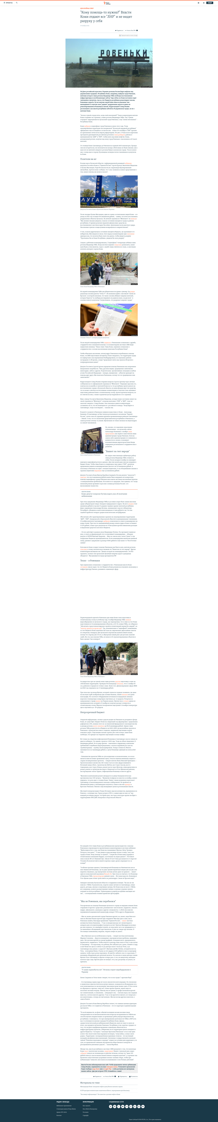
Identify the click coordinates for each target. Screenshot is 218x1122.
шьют (86, 1051)
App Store (96, 1069)
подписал (107, 343)
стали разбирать (119, 135)
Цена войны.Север (87, 8)
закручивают (108, 1051)
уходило (131, 504)
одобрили (106, 521)
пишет (124, 921)
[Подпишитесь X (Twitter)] (118, 1106)
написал (133, 219)
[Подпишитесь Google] (110, 1106)
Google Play (107, 1069)
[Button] (119, 30)
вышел (98, 701)
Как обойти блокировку (90, 1109)
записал (128, 620)
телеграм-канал (111, 1067)
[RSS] (134, 1106)
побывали (128, 163)
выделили (97, 471)
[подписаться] (143, 1106)
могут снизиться (98, 726)
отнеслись (83, 549)
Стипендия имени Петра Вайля (66, 1109)
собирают (83, 1053)
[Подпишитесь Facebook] (114, 1106)
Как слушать (86, 1106)
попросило (118, 245)
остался (126, 701)
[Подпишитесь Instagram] (130, 1106)
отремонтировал (98, 876)
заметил (83, 477)
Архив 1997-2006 (62, 1112)
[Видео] (198, 3)
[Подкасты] (139, 1106)
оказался (125, 694)
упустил (117, 681)
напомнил (130, 234)
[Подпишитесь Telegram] (126, 1106)
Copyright (85, 1115)
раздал (132, 291)
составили (83, 567)
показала (120, 684)
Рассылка (85, 1112)
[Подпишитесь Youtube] (122, 1106)
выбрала (87, 126)
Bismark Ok (108, 874)
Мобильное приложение (64, 1106)
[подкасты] (203, 3)
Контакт (59, 1115)
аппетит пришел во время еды (91, 628)
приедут (127, 784)
